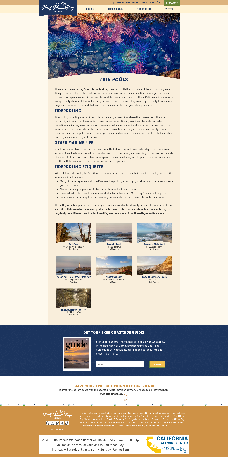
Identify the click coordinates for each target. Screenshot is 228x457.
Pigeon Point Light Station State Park (74, 277)
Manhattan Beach (114, 277)
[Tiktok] (67, 423)
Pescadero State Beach (154, 244)
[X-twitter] (62, 423)
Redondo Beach (114, 244)
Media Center (148, 2)
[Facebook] (48, 423)
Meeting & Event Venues (127, 2)
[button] (113, 3)
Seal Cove (73, 244)
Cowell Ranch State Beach (154, 277)
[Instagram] (52, 423)
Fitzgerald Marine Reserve (73, 309)
